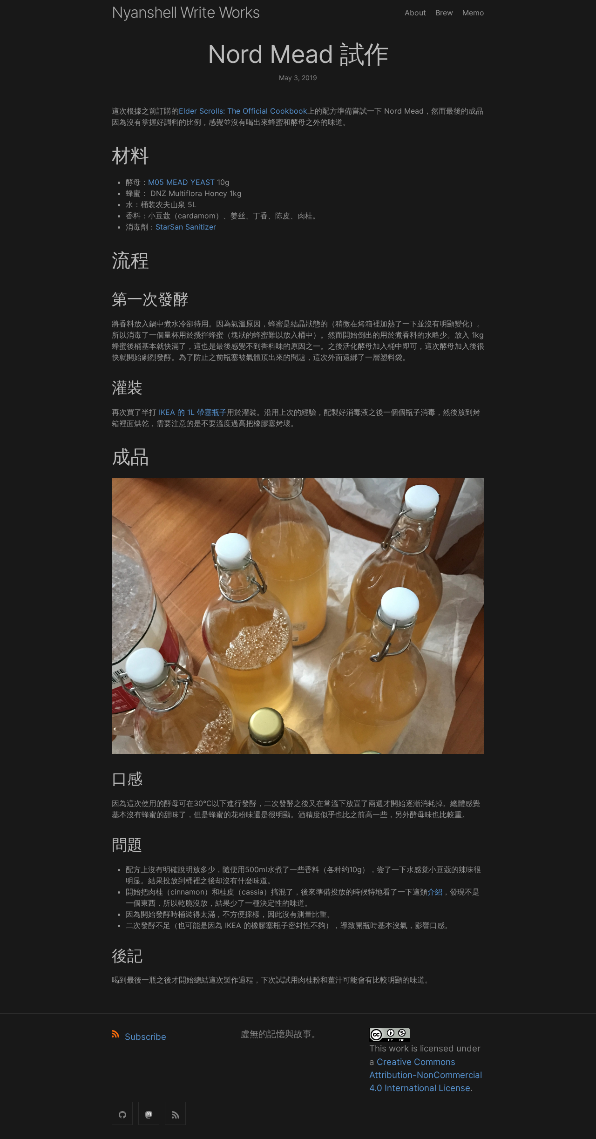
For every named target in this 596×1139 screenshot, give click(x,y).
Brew (444, 12)
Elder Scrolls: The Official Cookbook (243, 110)
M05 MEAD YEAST (181, 182)
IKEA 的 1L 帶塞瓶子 (193, 412)
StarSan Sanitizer (186, 226)
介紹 (434, 891)
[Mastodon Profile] (148, 1113)
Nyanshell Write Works (186, 12)
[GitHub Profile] (122, 1113)
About (415, 12)
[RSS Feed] (175, 1113)
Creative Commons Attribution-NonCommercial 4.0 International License (425, 1075)
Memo (473, 12)
